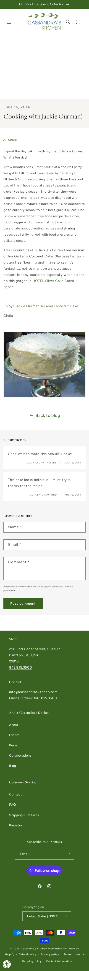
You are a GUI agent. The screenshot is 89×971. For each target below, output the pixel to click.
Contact (15, 794)
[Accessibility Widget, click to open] (6, 964)
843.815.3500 (20, 667)
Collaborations (20, 755)
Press (13, 745)
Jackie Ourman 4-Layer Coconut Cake (46, 306)
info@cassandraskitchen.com (33, 692)
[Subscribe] (69, 854)
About (13, 725)
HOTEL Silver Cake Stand (53, 281)
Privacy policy (50, 954)
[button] (9, 22)
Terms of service (74, 954)
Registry (15, 825)
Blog (12, 766)
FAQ (12, 805)
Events (14, 735)
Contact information (59, 961)
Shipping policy (31, 961)
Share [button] (12, 140)
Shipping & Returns (24, 815)
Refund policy (28, 954)
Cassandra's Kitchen (34, 948)
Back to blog (48, 415)
